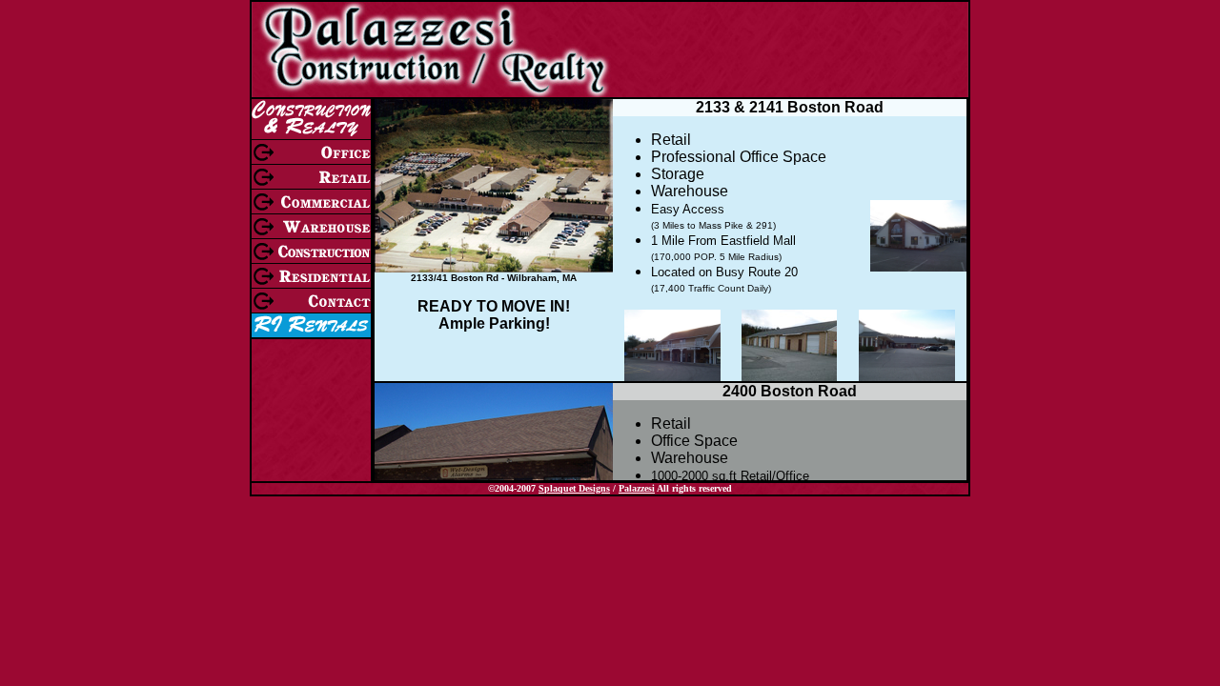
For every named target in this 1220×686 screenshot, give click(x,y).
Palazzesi (637, 488)
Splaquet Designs (574, 488)
